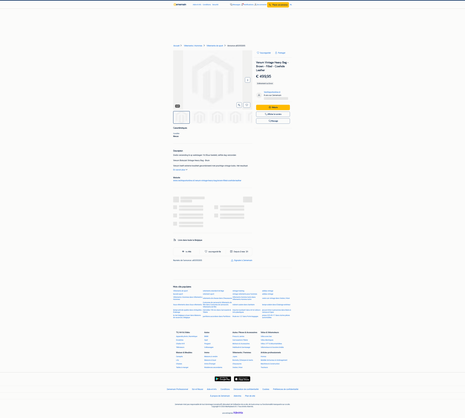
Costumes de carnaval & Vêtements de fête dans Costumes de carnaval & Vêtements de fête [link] (217, 304)
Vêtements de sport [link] (180, 291)
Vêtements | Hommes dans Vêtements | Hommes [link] (187, 298)
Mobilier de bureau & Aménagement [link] (274, 360)
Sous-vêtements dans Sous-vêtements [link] (187, 305)
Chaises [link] (179, 364)
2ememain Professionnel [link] (177, 389)
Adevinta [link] (237, 396)
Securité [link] (215, 5)
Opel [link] (206, 340)
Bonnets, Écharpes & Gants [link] (242, 360)
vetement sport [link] (208, 294)
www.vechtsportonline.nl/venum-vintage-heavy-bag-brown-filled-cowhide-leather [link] (207, 180)
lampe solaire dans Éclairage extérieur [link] (276, 305)
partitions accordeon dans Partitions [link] (216, 316)
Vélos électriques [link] (267, 340)
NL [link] (291, 5)
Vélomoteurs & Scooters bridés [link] (272, 347)
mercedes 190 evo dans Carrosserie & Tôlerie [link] (217, 311)
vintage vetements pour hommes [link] (244, 294)
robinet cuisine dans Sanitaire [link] (243, 305)
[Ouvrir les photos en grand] (239, 105)
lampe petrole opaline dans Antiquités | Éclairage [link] (187, 311)
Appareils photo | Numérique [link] (186, 336)
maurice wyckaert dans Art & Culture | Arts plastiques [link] (246, 311)
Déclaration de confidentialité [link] (246, 389)
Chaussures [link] (236, 364)
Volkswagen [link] (208, 347)
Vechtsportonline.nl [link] (272, 92)
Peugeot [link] (207, 344)
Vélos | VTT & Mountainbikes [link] (271, 344)
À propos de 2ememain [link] (220, 396)
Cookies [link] (265, 389)
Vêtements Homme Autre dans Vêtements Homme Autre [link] (244, 298)
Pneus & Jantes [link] (238, 336)
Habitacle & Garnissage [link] (241, 347)
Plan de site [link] (250, 396)
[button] (247, 5)
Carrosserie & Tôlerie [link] (240, 340)
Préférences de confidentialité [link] (285, 389)
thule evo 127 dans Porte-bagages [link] (245, 316)
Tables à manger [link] (182, 367)
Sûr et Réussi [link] (197, 389)
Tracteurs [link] (264, 367)
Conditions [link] (207, 5)
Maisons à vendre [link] (210, 356)
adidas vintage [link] (267, 291)
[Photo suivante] (247, 80)
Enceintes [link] (179, 340)
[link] (182, 4)
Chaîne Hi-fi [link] (180, 344)
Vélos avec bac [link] (266, 336)
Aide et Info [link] (197, 5)
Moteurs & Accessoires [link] (241, 344)
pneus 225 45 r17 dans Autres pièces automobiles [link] (276, 316)
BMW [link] (206, 336)
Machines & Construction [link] (270, 364)
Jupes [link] (234, 356)
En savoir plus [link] (179, 170)
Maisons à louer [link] (210, 360)
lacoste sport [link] (178, 294)
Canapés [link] (179, 356)
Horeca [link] (263, 356)
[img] (181, 117)
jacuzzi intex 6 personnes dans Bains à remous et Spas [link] (276, 311)
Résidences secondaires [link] (213, 367)
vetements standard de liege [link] (213, 291)
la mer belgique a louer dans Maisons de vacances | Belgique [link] (187, 316)
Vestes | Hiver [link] (237, 367)
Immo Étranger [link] (210, 364)
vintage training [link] (238, 291)
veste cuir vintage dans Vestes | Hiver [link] (276, 298)
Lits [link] (177, 360)
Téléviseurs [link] (180, 347)
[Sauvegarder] (246, 105)
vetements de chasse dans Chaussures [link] (217, 298)
